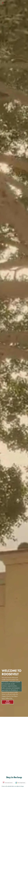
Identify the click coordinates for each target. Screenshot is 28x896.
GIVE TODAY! (7, 702)
